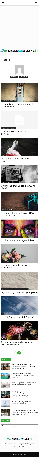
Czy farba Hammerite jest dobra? (18, 240)
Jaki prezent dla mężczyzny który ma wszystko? (17, 214)
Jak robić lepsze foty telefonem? (17, 317)
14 (23, 353)
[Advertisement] (19, 25)
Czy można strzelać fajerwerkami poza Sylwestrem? (17, 343)
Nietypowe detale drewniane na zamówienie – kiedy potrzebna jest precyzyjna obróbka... (23, 366)
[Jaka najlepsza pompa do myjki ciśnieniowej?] (19, 92)
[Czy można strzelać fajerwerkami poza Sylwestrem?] (19, 330)
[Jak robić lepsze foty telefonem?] (19, 305)
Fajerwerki (4, 338)
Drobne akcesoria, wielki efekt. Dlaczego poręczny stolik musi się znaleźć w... (23, 375)
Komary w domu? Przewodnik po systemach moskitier (22, 402)
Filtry (3, 155)
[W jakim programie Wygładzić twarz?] (19, 147)
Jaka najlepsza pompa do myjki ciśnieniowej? (17, 105)
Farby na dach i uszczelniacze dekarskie (11, 237)
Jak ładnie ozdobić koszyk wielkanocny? (14, 266)
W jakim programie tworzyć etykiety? (19, 292)
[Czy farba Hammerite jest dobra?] (19, 229)
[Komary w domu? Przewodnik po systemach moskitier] (5, 403)
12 (14, 353)
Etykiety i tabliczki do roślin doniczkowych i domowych (15, 289)
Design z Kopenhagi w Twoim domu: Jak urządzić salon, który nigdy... (24, 384)
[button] (36, 2)
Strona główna (5, 57)
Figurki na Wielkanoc (7, 262)
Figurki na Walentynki (7, 209)
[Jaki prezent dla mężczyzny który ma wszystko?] (19, 201)
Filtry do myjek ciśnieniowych (9, 100)
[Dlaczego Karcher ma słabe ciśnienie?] (19, 120)
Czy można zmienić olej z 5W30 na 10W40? (18, 187)
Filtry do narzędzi (6, 182)
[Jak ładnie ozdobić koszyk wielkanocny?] (19, 253)
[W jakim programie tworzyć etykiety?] (19, 281)
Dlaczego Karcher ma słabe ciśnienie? (15, 132)
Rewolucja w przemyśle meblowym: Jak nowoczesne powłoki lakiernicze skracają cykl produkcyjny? (25, 394)
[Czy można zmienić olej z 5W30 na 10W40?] (19, 174)
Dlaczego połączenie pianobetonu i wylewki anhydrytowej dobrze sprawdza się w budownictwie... (25, 412)
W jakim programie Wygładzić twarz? (16, 159)
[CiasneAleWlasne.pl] (19, 50)
